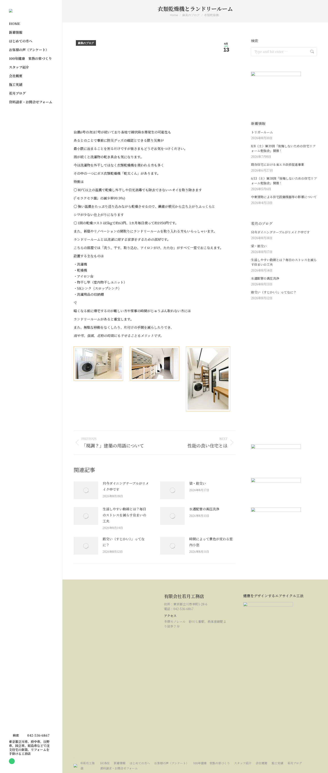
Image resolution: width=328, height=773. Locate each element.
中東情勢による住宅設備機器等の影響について (284, 197)
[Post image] (86, 490)
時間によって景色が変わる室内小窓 (211, 541)
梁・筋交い (197, 483)
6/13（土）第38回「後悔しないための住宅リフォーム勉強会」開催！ (284, 180)
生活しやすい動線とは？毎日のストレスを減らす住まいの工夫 (124, 515)
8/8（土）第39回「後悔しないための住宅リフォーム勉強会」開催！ (283, 148)
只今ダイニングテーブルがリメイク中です (126, 486)
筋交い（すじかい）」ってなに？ (124, 541)
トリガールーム (262, 132)
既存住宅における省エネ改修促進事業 (277, 164)
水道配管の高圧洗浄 (204, 509)
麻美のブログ (86, 43)
